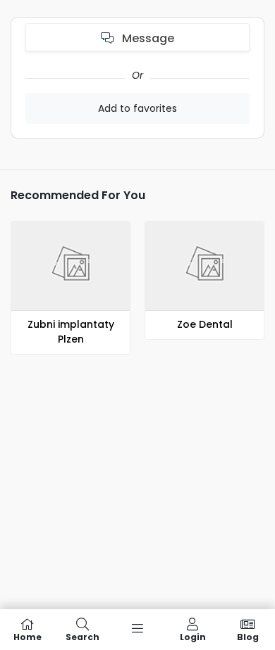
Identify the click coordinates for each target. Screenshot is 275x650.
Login (193, 636)
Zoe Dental (205, 324)
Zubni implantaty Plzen (71, 331)
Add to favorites (137, 108)
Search (82, 636)
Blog (248, 636)
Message (146, 38)
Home (27, 636)
